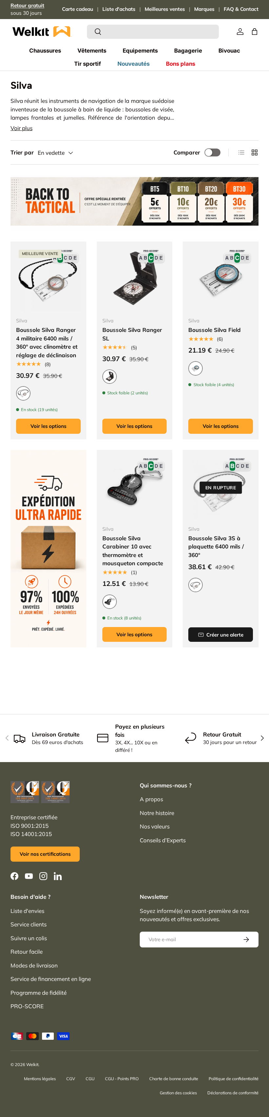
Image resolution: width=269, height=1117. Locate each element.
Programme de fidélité (38, 992)
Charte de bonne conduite (173, 1078)
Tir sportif (87, 63)
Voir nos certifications (45, 854)
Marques (204, 9)
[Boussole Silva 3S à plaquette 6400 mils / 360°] (220, 487)
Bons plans (180, 63)
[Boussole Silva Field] (220, 279)
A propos (151, 799)
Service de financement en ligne (50, 978)
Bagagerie (188, 50)
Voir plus (21, 128)
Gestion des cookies (178, 1092)
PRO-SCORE (27, 1006)
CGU (90, 1078)
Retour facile (26, 951)
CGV (70, 1078)
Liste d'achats (118, 9)
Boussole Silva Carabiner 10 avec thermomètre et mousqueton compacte (132, 551)
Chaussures (45, 50)
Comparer (187, 152)
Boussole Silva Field (214, 329)
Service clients (28, 924)
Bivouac (229, 50)
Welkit (32, 1064)
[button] (254, 31)
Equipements (140, 50)
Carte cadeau (77, 9)
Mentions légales (40, 1078)
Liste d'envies (27, 910)
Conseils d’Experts (163, 840)
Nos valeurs (155, 826)
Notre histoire (157, 812)
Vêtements (91, 50)
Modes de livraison (34, 965)
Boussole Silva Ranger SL (132, 334)
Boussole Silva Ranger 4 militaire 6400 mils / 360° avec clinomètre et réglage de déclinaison (46, 342)
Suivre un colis (28, 938)
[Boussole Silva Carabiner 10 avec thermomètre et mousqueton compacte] (134, 487)
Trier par (22, 152)
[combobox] (153, 32)
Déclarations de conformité (233, 1092)
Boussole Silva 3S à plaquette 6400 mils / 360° (216, 546)
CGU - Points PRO (122, 1078)
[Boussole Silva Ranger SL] (134, 279)
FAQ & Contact (241, 9)
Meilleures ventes (165, 9)
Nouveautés (133, 63)
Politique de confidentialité (234, 1078)
